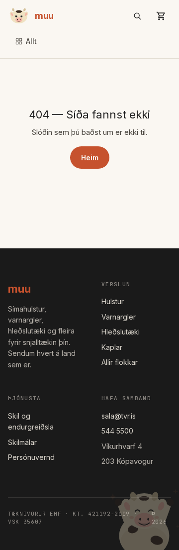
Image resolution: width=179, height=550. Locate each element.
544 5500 (117, 431)
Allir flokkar (119, 362)
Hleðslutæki (120, 332)
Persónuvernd (31, 457)
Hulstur (112, 301)
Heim (89, 157)
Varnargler (118, 317)
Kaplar (111, 347)
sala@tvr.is (118, 416)
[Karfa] (161, 16)
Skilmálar (22, 442)
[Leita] (137, 16)
